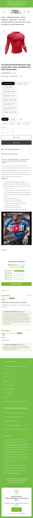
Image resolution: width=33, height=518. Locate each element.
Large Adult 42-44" (9, 104)
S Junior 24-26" (8, 83)
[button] (4, 12)
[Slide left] (12, 62)
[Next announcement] (30, 4)
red (12, 123)
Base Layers (13, 19)
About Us (6, 372)
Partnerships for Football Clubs (13, 417)
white (27, 123)
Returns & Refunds (9, 389)
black (5, 119)
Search (6, 397)
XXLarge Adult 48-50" (9, 112)
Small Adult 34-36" (9, 96)
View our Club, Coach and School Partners (16, 429)
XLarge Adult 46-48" (9, 108)
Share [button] (5, 250)
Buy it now (16, 142)
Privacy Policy (8, 393)
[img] (5, 295)
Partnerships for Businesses (12, 425)
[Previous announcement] (3, 4)
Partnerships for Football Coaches (14, 413)
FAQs (5, 377)
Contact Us (7, 381)
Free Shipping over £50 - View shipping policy (15, 367)
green (13, 119)
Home (3, 17)
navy (4, 123)
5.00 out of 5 (21, 265)
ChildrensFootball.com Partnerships (15, 408)
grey (22, 119)
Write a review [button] (16, 284)
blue (19, 123)
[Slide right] (21, 62)
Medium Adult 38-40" (9, 100)
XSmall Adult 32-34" (9, 91)
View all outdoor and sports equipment (15, 401)
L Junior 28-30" (8, 87)
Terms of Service (8, 385)
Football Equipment (13, 17)
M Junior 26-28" (22, 83)
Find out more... (16, 473)
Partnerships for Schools (11, 421)
